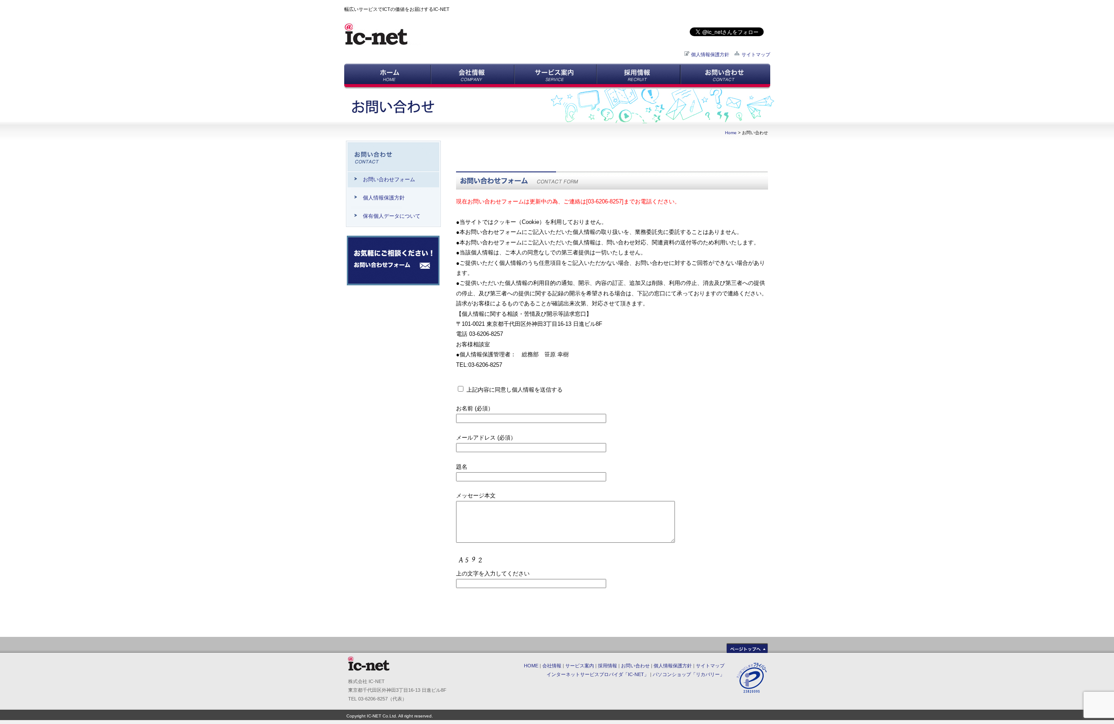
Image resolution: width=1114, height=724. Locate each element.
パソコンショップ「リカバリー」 (689, 674)
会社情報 (551, 665)
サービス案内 (579, 665)
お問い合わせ (635, 665)
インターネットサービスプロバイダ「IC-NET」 (598, 674)
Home (731, 132)
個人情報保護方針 (710, 54)
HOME (531, 665)
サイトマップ (756, 54)
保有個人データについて (391, 216)
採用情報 (607, 665)
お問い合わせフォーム (389, 179)
